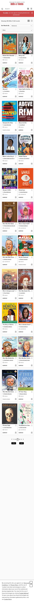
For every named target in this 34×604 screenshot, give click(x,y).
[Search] (2, 9)
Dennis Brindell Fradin (25, 360)
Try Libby (5, 13)
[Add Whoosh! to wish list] (16, 97)
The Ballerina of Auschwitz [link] (25, 425)
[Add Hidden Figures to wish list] (32, 164)
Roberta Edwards (8, 394)
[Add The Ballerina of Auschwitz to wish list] (32, 433)
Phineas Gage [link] (6, 425)
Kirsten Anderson (24, 225)
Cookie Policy (8, 599)
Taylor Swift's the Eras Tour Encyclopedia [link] (25, 89)
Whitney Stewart (7, 259)
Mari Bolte (22, 91)
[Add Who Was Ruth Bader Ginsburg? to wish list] (16, 231)
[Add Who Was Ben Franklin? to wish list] (32, 366)
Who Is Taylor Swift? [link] (24, 224)
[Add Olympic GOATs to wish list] (16, 197)
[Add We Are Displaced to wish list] (32, 265)
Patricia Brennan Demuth (9, 225)
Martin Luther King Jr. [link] (8, 156)
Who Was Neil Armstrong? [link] (9, 392)
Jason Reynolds (7, 125)
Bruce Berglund (7, 192)
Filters (4, 30)
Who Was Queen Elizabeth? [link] (25, 291)
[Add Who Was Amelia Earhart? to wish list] (16, 366)
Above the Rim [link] (23, 123)
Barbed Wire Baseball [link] (8, 55)
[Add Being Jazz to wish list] (32, 63)
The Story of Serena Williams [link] (9, 324)
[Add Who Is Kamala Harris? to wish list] (32, 332)
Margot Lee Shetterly (24, 158)
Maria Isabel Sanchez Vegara (10, 158)
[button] (29, 21)
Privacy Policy (14, 585)
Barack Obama (23, 394)
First (14, 443)
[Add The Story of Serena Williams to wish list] (16, 332)
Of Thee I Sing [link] (22, 392)
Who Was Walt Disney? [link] (9, 257)
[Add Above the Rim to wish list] (32, 130)
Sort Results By (5, 25)
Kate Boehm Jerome (8, 360)
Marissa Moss (7, 57)
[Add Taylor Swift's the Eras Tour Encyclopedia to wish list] (32, 97)
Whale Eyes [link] (22, 190)
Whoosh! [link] (5, 89)
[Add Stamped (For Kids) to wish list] (16, 130)
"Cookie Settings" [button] (24, 593)
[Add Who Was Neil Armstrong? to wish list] (16, 399)
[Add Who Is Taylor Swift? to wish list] (32, 231)
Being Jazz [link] (22, 55)
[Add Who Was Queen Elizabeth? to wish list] (32, 298)
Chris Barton (6, 91)
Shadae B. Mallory (8, 326)
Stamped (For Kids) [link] (8, 123)
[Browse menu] (31, 9)
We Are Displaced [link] (23, 257)
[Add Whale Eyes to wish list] (32, 197)
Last (21, 443)
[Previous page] (12, 439)
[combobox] (14, 9)
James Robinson (23, 192)
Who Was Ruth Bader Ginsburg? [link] (9, 224)
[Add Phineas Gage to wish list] (16, 433)
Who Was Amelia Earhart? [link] (9, 358)
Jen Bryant (22, 125)
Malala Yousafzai (24, 259)
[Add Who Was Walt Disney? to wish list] (16, 265)
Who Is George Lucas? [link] (9, 291)
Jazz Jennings (23, 57)
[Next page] (23, 439)
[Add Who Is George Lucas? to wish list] (16, 298)
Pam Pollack (7, 293)
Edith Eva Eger (23, 427)
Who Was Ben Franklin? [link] (25, 358)
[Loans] (28, 9)
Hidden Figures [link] (23, 156)
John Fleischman (7, 427)
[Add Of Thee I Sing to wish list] (32, 399)
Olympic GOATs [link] (7, 190)
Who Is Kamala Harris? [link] (25, 324)
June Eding (22, 293)
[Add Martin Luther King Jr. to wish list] (16, 164)
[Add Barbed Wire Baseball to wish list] (16, 63)
